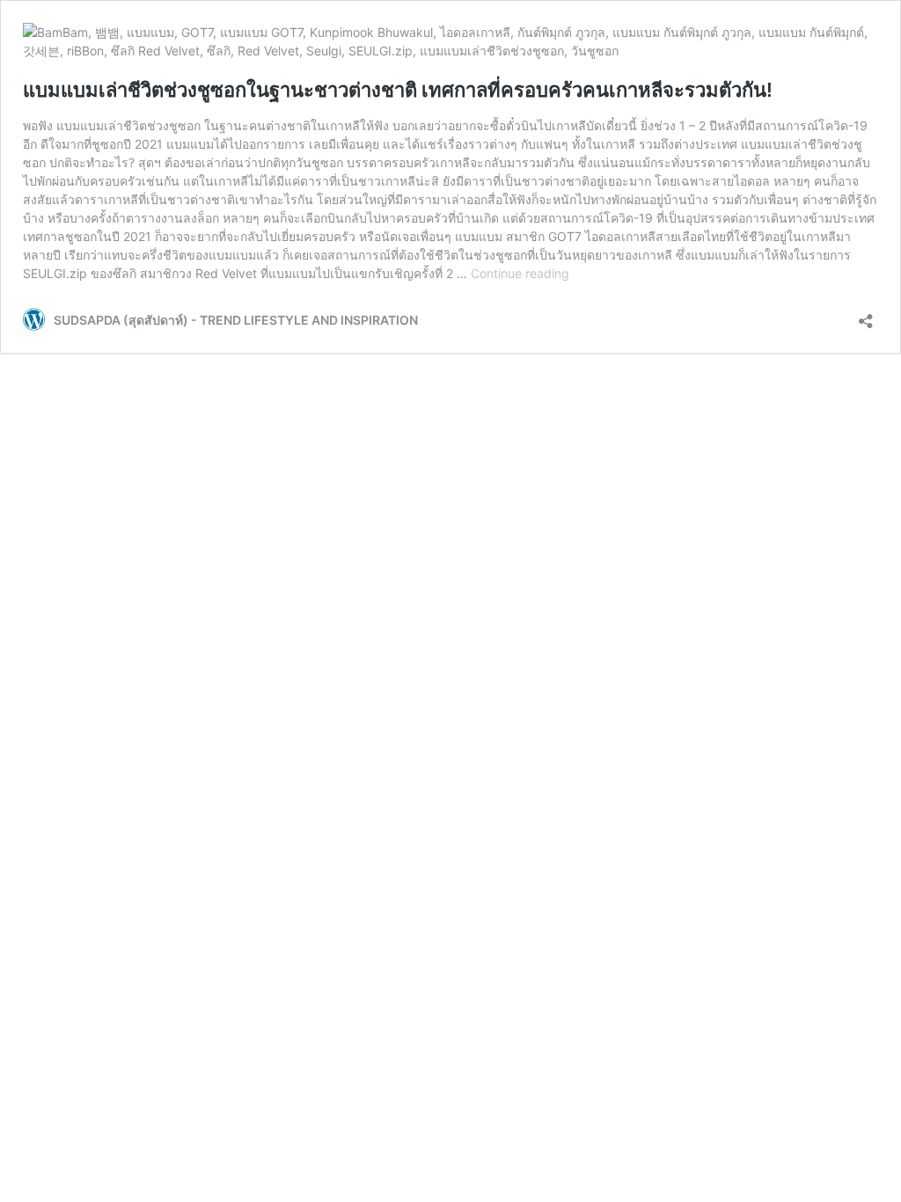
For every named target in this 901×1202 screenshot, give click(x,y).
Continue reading (520, 273)
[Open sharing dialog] (865, 315)
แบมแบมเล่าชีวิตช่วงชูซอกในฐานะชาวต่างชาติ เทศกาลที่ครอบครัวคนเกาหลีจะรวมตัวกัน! (398, 89)
